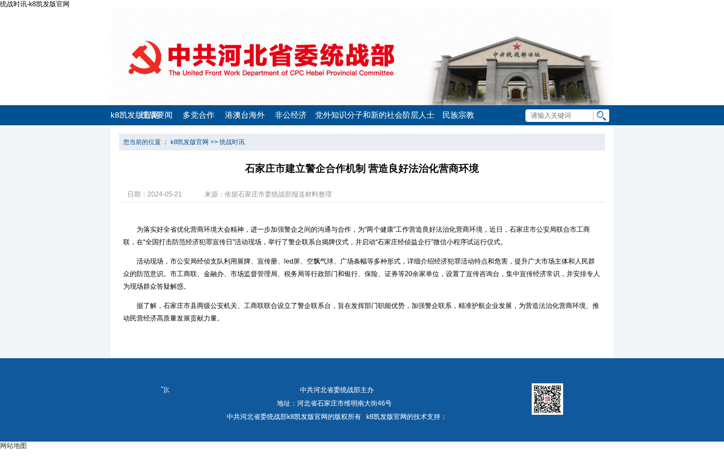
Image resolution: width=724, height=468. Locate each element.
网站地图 (13, 445)
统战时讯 (232, 141)
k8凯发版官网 (123, 115)
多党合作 (199, 115)
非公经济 (291, 115)
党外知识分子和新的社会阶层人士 (374, 115)
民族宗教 (458, 115)
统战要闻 (157, 115)
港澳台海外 (245, 115)
